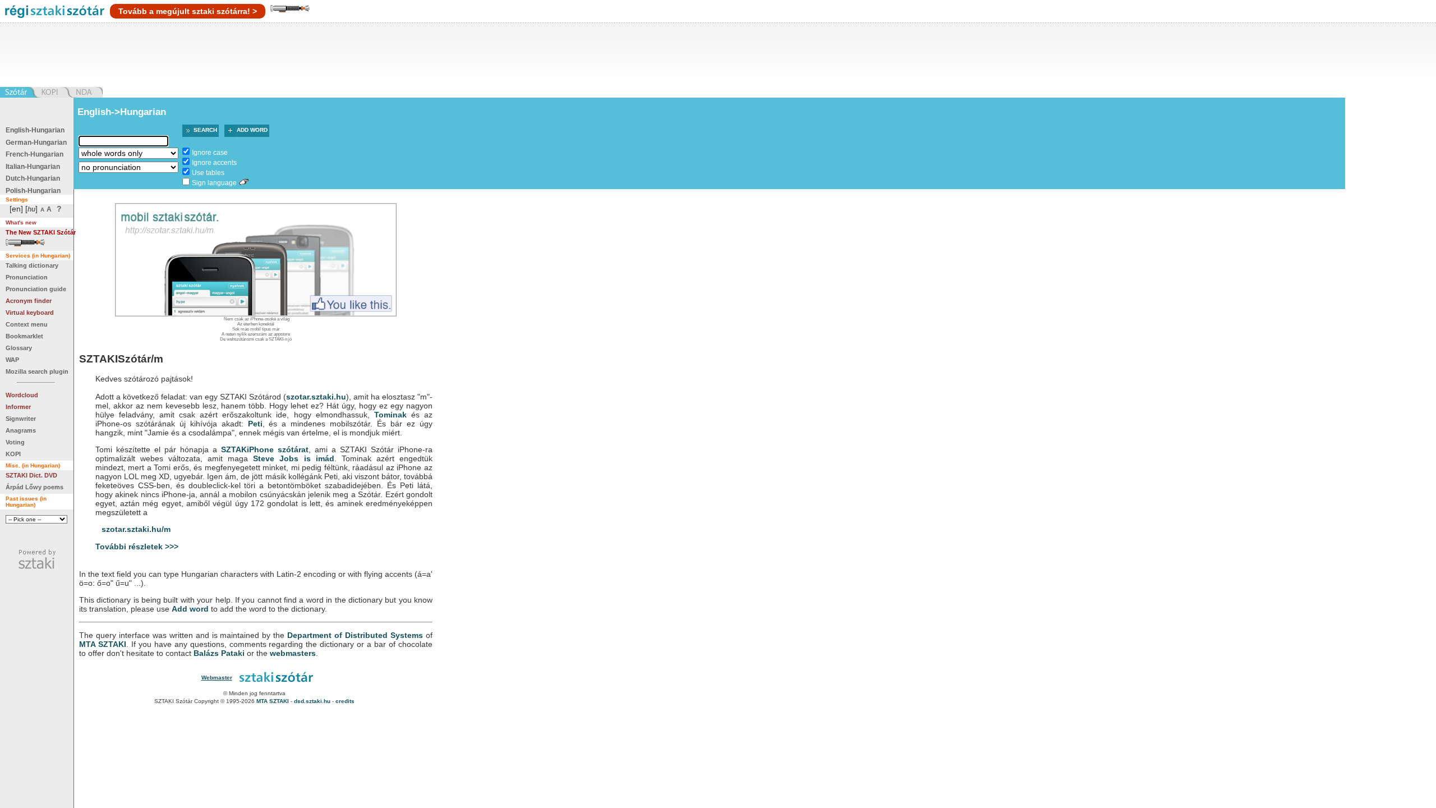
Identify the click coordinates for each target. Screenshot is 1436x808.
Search (205, 130)
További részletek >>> (136, 546)
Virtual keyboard (30, 312)
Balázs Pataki (219, 653)
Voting (15, 442)
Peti (255, 423)
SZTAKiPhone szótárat (265, 449)
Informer (18, 406)
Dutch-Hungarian (33, 178)
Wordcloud (22, 395)
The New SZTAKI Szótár (41, 232)
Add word (252, 130)
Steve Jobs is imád (293, 458)
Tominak (390, 414)
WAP (12, 359)
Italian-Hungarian (33, 166)
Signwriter (21, 418)
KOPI (13, 454)
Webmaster (216, 677)
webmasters (293, 653)
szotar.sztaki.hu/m (136, 529)
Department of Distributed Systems (355, 635)
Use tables (208, 172)
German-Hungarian (36, 142)
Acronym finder (29, 300)
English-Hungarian (35, 130)
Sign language (214, 183)
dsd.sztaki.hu (312, 701)
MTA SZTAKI (102, 644)
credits (345, 701)
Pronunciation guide (36, 289)
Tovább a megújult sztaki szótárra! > (187, 11)
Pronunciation (27, 277)
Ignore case (210, 152)
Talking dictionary (32, 265)
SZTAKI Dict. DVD (31, 475)
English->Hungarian (121, 111)
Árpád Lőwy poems (34, 487)
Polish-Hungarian (33, 190)
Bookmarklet (24, 336)
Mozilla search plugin (37, 371)
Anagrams (21, 430)
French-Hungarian (34, 154)
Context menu (27, 324)
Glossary (19, 348)
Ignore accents (214, 162)
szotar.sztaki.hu (316, 396)
